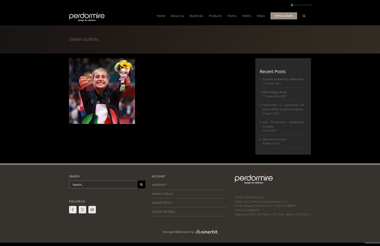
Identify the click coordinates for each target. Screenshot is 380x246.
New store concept (274, 139)
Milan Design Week (274, 92)
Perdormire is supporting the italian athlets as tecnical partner (283, 107)
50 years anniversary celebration (283, 79)
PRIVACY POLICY (162, 194)
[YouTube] (92, 209)
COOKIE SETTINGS (163, 212)
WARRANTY (159, 185)
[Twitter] (82, 209)
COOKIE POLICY (162, 203)
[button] (304, 16)
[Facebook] (73, 209)
